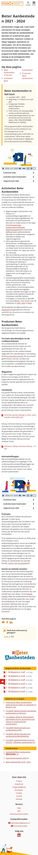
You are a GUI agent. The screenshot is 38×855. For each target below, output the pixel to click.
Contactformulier (20, 826)
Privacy (19, 781)
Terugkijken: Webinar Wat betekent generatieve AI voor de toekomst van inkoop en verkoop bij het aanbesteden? (20, 720)
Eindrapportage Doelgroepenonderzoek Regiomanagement (15, 227)
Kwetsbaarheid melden (19, 814)
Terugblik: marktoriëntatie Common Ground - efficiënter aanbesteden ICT (20, 741)
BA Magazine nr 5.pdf (16, 687)
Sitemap (19, 799)
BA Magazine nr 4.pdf (16, 683)
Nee (12, 636)
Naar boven (10, 754)
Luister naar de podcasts (18, 563)
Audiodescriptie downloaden (14, 177)
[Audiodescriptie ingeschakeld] (31, 168)
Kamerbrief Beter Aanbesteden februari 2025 (18, 753)
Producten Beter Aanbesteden (27, 75)
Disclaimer (19, 790)
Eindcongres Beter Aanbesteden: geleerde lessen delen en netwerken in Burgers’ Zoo (21, 704)
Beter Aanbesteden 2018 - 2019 (18, 762)
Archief (19, 796)
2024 (30, 303)
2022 (19, 303)
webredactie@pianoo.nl (20, 823)
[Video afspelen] (19, 157)
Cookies (19, 793)
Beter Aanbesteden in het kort (9, 72)
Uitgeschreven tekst (11, 181)
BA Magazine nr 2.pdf (16, 676)
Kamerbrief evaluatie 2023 (16, 758)
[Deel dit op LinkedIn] (11, 622)
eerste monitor (29, 586)
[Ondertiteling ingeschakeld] (28, 168)
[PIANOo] (12, 5)
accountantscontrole (14, 356)
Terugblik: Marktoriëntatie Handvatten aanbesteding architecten (21, 712)
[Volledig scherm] (34, 168)
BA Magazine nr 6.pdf (16, 691)
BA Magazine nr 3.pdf (16, 680)
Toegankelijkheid (19, 787)
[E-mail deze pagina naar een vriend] (3, 622)
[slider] (11, 168)
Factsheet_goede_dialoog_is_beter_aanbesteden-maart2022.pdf (20, 416)
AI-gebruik (19, 784)
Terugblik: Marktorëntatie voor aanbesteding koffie (18, 729)
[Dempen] (20, 168)
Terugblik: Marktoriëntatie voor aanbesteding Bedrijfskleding (18, 735)
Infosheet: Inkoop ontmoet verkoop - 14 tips (20, 447)
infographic (6, 310)
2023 (23, 303)
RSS (19, 811)
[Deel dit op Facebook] (7, 622)
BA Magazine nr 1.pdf (16, 672)
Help (19, 808)
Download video (9, 173)
